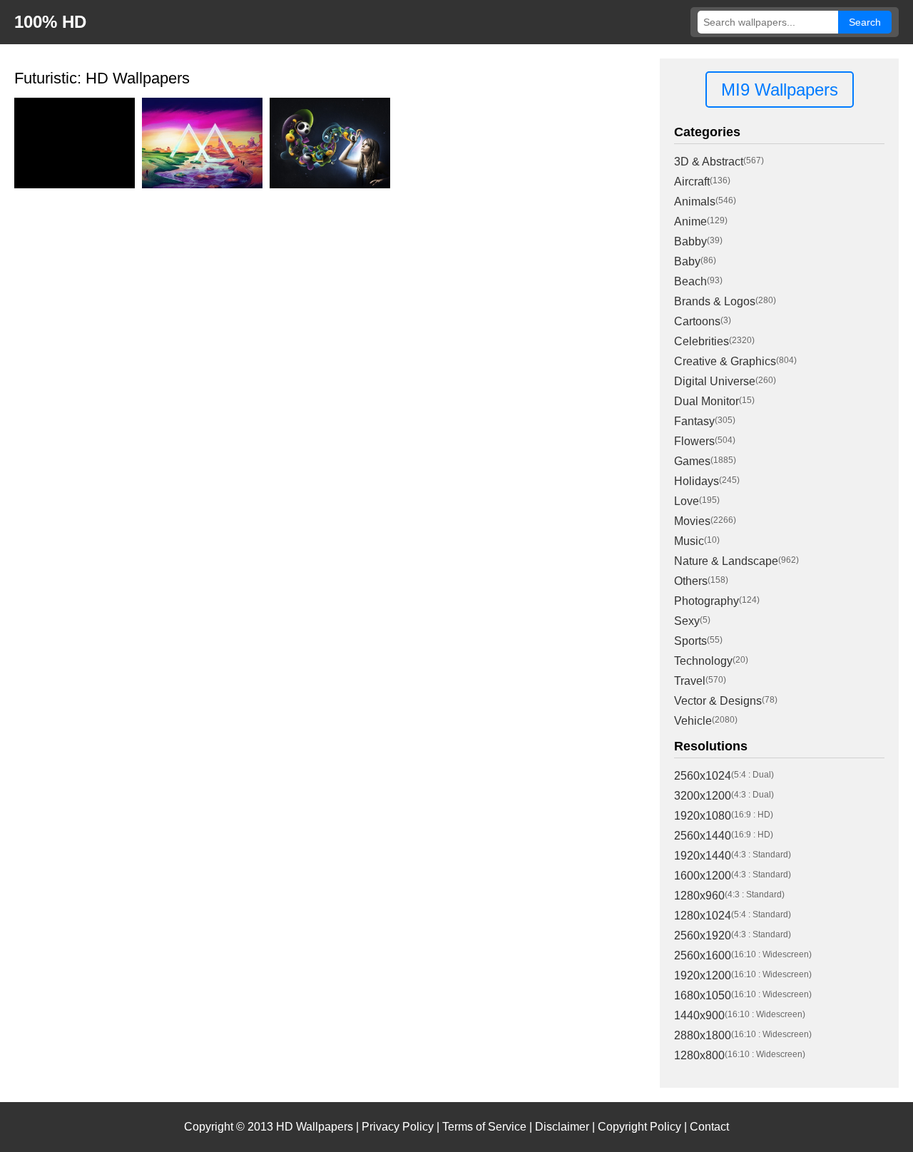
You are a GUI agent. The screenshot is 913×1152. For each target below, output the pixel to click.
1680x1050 (702, 995)
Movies (692, 521)
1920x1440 (702, 856)
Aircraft (692, 181)
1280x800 (699, 1055)
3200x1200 (702, 796)
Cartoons (697, 321)
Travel (689, 681)
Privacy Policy (398, 1127)
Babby (690, 241)
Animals (694, 201)
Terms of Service (484, 1127)
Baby (687, 261)
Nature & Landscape (726, 561)
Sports (690, 641)
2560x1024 (702, 776)
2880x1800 (702, 1035)
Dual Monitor (706, 401)
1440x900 (699, 1015)
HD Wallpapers (314, 1127)
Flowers (694, 441)
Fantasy (694, 421)
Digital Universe (714, 381)
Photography (706, 601)
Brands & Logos (714, 301)
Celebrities (701, 341)
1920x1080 (702, 816)
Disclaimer (562, 1127)
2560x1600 (702, 955)
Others (691, 581)
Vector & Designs (718, 701)
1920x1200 (702, 975)
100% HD (50, 21)
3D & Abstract (708, 162)
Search (865, 22)
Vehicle (693, 721)
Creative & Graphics (725, 361)
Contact (709, 1127)
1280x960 (699, 896)
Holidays (696, 481)
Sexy (687, 621)
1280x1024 (702, 915)
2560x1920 (702, 935)
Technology (703, 661)
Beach (690, 281)
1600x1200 (702, 876)
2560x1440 (702, 836)
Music (689, 541)
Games (692, 461)
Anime (690, 221)
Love (686, 501)
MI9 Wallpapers (779, 89)
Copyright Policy (639, 1127)
